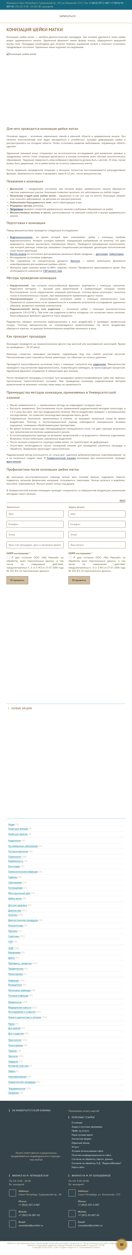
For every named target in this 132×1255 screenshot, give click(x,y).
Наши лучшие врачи (82, 1135)
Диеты (11, 958)
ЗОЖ (10, 948)
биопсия (75, 260)
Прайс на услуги (80, 1130)
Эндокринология (16, 1088)
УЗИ (10, 941)
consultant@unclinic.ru (31, 1225)
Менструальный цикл (19, 893)
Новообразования (17, 1076)
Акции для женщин (18, 828)
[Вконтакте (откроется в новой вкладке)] (121, 5)
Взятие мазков (18, 254)
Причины (12, 931)
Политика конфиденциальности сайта (91, 1155)
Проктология (14, 1040)
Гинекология (14, 856)
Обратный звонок (81, 1143)
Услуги (75, 1147)
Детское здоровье (17, 905)
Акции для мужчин (18, 834)
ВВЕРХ (122, 501)
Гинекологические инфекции (23, 871)
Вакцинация (14, 952)
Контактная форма (81, 1139)
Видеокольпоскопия (21, 237)
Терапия (12, 1051)
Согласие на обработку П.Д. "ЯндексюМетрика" (96, 1163)
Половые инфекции (18, 995)
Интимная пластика (18, 1065)
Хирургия (13, 1061)
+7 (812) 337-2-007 (99, 2)
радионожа (99, 364)
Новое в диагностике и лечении (24, 1017)
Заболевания (15, 882)
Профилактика (15, 968)
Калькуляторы (15, 925)
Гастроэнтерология (18, 851)
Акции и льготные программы (87, 1127)
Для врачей (14, 1028)
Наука (11, 1024)
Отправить (17, 580)
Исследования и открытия (21, 1011)
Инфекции (13, 980)
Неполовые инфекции (19, 990)
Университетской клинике (61, 458)
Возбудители (15, 985)
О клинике (77, 1122)
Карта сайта (78, 1167)
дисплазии (102, 254)
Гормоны (12, 877)
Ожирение (13, 1092)
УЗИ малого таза (52, 270)
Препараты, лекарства (20, 963)
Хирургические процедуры (22, 1082)
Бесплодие (14, 866)
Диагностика (14, 910)
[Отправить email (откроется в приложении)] (124, 5)
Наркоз (11, 1071)
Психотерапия (15, 1045)
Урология (13, 1056)
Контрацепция (15, 888)
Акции (11, 824)
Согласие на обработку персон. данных (92, 1159)
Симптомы (13, 936)
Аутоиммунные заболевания (23, 846)
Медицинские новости (19, 1007)
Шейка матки (15, 898)
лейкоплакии (116, 254)
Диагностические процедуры (23, 920)
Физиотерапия (15, 974)
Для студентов (16, 1033)
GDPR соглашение (18, 553)
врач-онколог (14, 461)
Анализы (12, 915)
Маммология (14, 1002)
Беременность (15, 861)
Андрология (14, 840)
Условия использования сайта (87, 1151)
